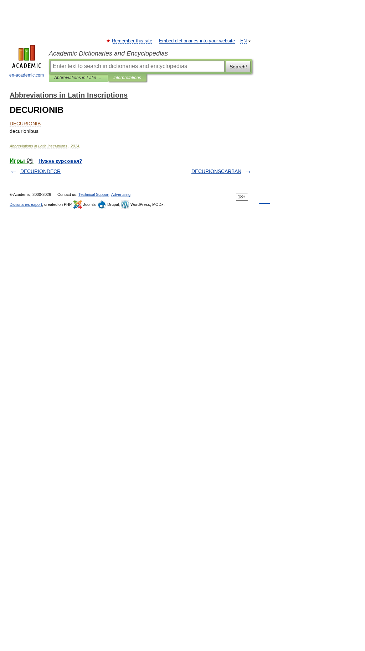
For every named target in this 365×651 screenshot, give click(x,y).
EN (243, 40)
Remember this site (132, 40)
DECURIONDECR (40, 171)
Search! (238, 66)
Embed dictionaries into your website (197, 40)
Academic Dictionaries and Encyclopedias (108, 53)
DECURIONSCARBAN (216, 171)
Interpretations (127, 77)
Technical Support (93, 194)
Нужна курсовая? (60, 161)
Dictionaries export (26, 204)
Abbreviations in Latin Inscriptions (78, 77)
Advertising (120, 194)
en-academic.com (26, 75)
